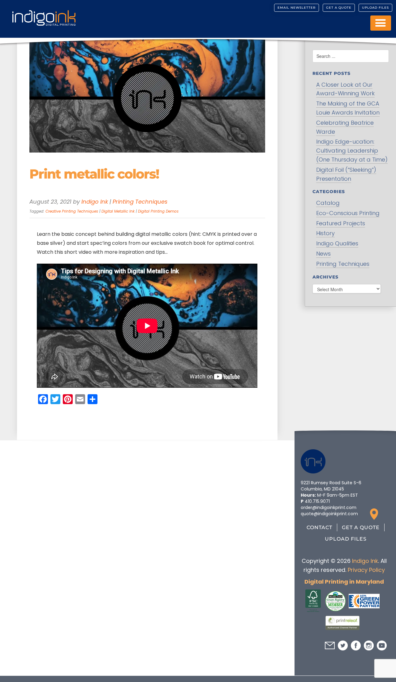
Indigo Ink (94, 201)
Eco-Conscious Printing (348, 213)
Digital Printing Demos (158, 211)
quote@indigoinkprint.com (329, 514)
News (323, 253)
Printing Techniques (140, 201)
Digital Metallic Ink (118, 211)
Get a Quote (338, 8)
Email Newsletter (297, 8)
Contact (319, 527)
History (325, 233)
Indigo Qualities (337, 243)
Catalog (328, 203)
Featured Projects (340, 223)
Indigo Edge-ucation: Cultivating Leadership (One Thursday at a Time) (352, 150)
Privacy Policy (366, 570)
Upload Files (375, 8)
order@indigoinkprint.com (328, 507)
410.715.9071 (317, 501)
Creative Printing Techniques (71, 211)
